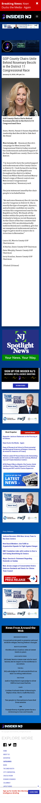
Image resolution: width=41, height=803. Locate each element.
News (5, 765)
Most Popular (11, 432)
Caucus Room (8, 776)
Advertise (6, 758)
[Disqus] (20, 297)
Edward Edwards (9, 779)
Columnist (6, 783)
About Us (6, 754)
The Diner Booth (8, 769)
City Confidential (9, 772)
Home (5, 751)
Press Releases (8, 531)
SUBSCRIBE (20, 386)
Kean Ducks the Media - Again (16, 5)
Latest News (30, 433)
